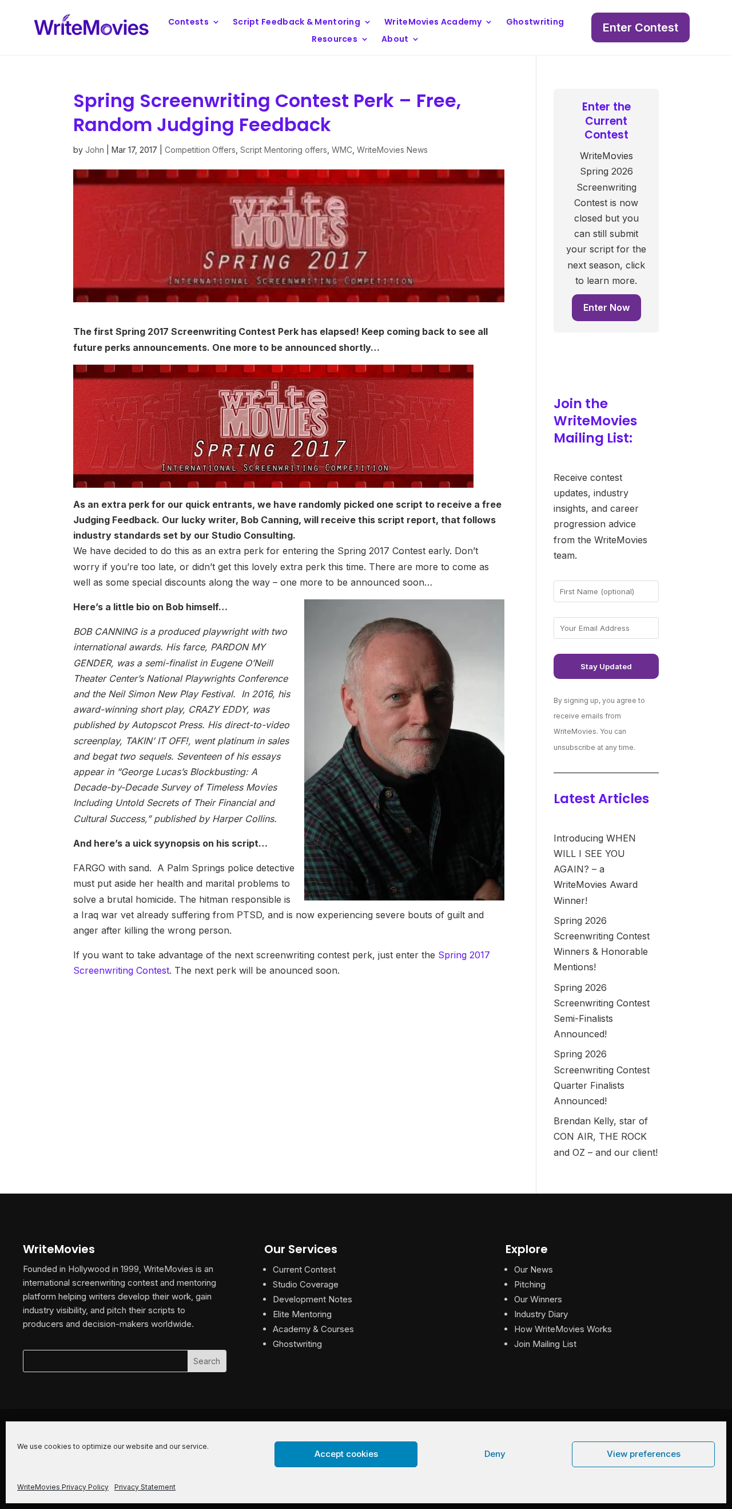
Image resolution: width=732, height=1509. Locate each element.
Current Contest (304, 1269)
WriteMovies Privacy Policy (63, 1487)
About (395, 40)
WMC (342, 150)
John (94, 150)
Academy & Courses (313, 1329)
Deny (495, 1453)
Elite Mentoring (302, 1314)
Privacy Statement (145, 1487)
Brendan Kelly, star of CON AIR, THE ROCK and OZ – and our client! (606, 1136)
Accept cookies (346, 1453)
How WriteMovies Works (563, 1329)
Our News (533, 1269)
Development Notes (312, 1299)
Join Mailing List (545, 1343)
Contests (188, 22)
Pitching (530, 1284)
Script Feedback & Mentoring (296, 22)
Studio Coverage (306, 1284)
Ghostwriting (535, 22)
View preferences (644, 1453)
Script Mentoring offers (283, 150)
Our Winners (538, 1299)
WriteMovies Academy (433, 22)
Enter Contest (640, 27)
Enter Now (606, 307)
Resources (334, 40)
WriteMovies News (392, 150)
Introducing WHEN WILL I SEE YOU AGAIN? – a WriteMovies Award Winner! (596, 869)
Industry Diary (541, 1314)
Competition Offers (200, 150)
